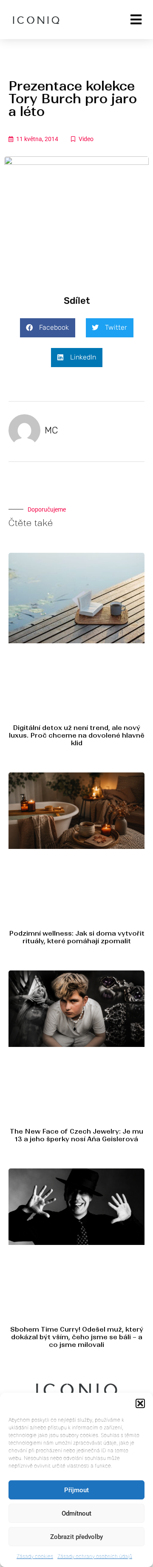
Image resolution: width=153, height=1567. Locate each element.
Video (86, 139)
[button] (140, 1403)
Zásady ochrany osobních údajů (94, 1556)
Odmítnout (76, 1513)
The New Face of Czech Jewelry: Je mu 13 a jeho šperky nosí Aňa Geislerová (76, 1135)
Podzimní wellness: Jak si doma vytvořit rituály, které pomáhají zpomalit (76, 937)
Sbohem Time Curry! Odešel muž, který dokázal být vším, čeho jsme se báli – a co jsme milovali (76, 1337)
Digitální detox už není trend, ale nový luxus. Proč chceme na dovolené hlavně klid (76, 735)
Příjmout (76, 1490)
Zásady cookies (35, 1556)
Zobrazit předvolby (76, 1537)
